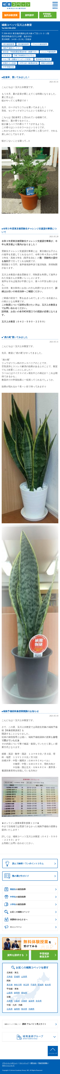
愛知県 (24, 993)
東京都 (10, 985)
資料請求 (29, 15)
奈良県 (39, 1001)
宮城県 (17, 976)
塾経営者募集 (43, 1063)
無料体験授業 (11, 15)
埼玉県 (26, 985)
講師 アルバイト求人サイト (25, 1024)
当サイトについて (8, 1065)
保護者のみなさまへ (19, 919)
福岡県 (17, 1009)
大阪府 (17, 1001)
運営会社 (33, 1063)
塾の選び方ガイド (20, 876)
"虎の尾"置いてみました (15, 337)
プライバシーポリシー (10, 1063)
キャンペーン (16, 927)
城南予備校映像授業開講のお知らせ (21, 711)
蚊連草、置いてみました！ (16, 77)
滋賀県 (31, 1001)
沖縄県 (31, 1009)
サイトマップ (24, 1063)
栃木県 (48, 985)
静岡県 (17, 993)
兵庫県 (10, 1001)
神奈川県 (18, 985)
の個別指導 (18, 889)
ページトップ (53, 1053)
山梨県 (10, 993)
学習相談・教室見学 (48, 15)
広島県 (10, 1009)
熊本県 (24, 1009)
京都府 (24, 1001)
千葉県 (33, 985)
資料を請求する (15, 955)
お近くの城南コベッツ (20, 912)
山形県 (24, 976)
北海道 (10, 976)
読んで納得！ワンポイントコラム (28, 863)
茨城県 (41, 985)
